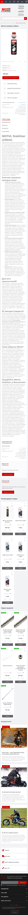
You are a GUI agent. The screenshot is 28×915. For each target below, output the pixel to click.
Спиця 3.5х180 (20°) (7, 665)
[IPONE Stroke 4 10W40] (20, 546)
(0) (12, 61)
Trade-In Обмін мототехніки (12, 862)
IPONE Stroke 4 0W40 (7, 555)
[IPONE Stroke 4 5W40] (20, 512)
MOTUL (8, 65)
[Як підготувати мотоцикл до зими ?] (14, 777)
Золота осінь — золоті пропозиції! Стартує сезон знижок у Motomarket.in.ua (13, 753)
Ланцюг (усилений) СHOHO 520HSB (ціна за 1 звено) (7, 631)
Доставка (7, 856)
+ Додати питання (8, 492)
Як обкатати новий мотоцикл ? (10, 832)
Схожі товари (5, 131)
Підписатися (22, 882)
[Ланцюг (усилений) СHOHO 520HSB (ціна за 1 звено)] (7, 621)
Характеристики (6, 122)
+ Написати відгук (8, 474)
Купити (8, 534)
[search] (25, 18)
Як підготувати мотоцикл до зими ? (11, 792)
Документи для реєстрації (13, 88)
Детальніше (17, 908)
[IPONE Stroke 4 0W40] (7, 546)
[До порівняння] (12, 506)
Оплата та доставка (12, 97)
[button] (10, 1)
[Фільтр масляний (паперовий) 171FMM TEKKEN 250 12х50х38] (20, 657)
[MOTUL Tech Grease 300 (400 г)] (7, 512)
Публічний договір (12, 83)
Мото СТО (7, 868)
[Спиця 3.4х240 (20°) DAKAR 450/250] (7, 694)
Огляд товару (6, 119)
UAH (22, 2)
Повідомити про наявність (11, 77)
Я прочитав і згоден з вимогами (14, 885)
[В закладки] (12, 504)
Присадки (13, 23)
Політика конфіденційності (12, 885)
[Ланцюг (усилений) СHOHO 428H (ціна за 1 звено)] (20, 621)
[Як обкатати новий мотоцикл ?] (14, 817)
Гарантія (7, 850)
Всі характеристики (22, 102)
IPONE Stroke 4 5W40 (20, 520)
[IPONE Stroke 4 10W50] (7, 580)
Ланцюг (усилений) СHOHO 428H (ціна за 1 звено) (20, 631)
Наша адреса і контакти (13, 93)
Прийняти (15, 912)
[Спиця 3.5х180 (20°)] (7, 657)
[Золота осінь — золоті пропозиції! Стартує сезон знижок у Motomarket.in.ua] (14, 737)
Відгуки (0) (4, 125)
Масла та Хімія (6, 23)
